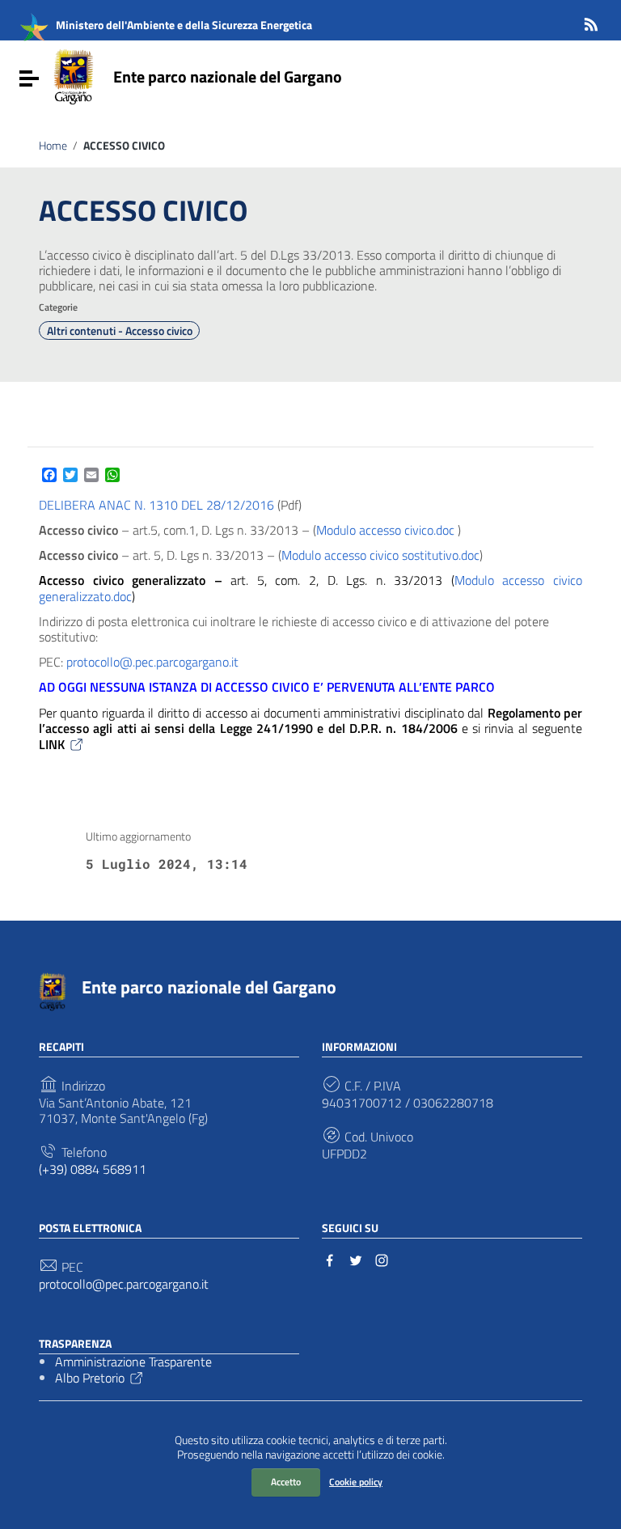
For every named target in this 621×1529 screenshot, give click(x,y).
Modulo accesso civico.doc (385, 530)
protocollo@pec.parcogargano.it (124, 1284)
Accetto (286, 1481)
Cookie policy (355, 1481)
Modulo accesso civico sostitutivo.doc (380, 555)
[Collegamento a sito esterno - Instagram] (382, 1259)
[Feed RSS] (591, 21)
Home (53, 146)
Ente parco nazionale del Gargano (227, 76)
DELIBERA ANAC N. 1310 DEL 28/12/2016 (158, 505)
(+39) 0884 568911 (92, 1169)
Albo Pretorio (90, 1377)
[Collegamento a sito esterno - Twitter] (356, 1259)
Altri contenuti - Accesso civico (119, 331)
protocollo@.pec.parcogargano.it (152, 661)
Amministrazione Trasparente (133, 1361)
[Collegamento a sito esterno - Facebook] (330, 1259)
